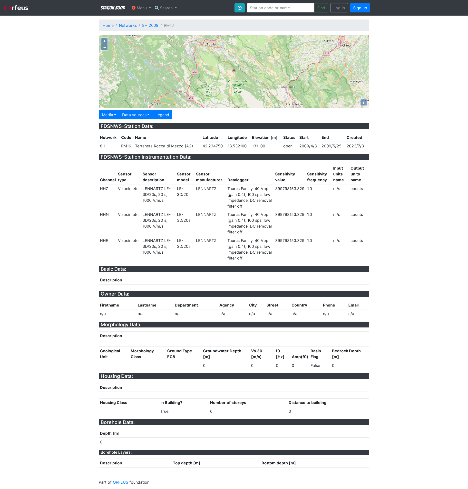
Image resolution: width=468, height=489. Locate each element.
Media (107, 114)
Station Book (113, 7)
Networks (128, 25)
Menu (142, 7)
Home (108, 25)
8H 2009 (150, 25)
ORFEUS (120, 482)
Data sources (134, 114)
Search (166, 7)
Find (321, 7)
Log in (339, 7)
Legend (162, 114)
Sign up (360, 7)
